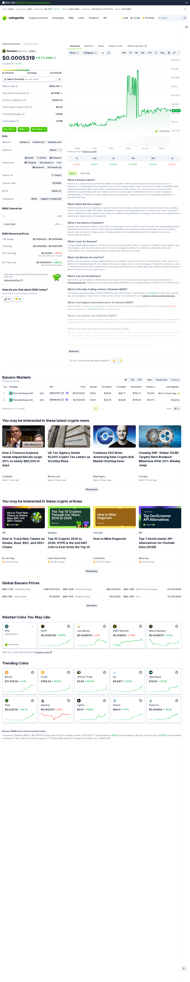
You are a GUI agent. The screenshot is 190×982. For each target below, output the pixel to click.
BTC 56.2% (97, 9)
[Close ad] (32, 626)
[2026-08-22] (169, 53)
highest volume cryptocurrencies (158, 296)
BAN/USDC (55, 393)
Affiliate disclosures (10, 381)
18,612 (11, 9)
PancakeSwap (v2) (77, 282)
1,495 (29, 9)
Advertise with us (12, 280)
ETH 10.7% (108, 9)
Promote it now (42, 652)
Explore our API (90, 151)
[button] (25, 142)
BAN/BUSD (55, 399)
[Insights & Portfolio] (187, 27)
